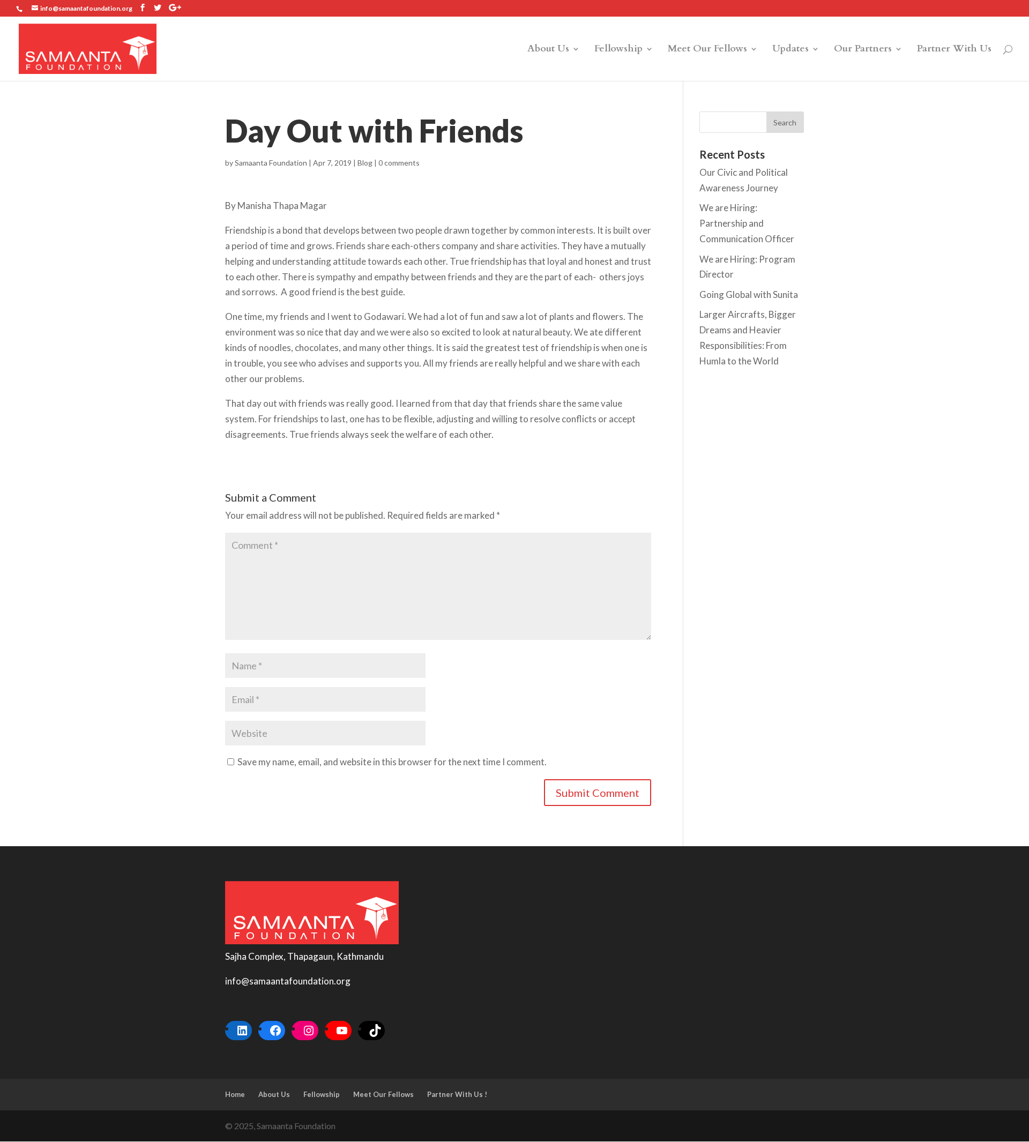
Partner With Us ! (457, 1094)
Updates (790, 50)
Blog (364, 162)
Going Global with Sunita (748, 294)
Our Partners (863, 50)
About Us (548, 50)
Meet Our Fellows (707, 50)
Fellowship (618, 50)
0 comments (399, 162)
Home (235, 1094)
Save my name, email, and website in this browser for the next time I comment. (392, 761)
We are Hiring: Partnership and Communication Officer (746, 223)
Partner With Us (954, 50)
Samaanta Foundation (271, 162)
